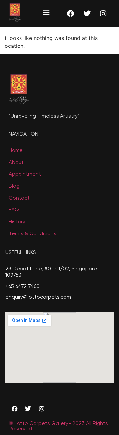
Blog (14, 186)
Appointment (25, 174)
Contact (19, 198)
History (17, 222)
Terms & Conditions (32, 233)
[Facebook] (70, 13)
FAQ (14, 210)
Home (16, 150)
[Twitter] (87, 13)
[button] (46, 13)
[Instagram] (103, 13)
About (16, 162)
